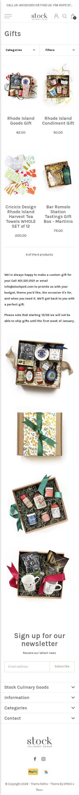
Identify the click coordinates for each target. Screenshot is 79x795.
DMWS (68, 784)
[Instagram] (43, 759)
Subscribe (62, 666)
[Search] (65, 16)
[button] (8, 16)
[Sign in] (56, 16)
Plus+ (39, 789)
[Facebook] (35, 759)
